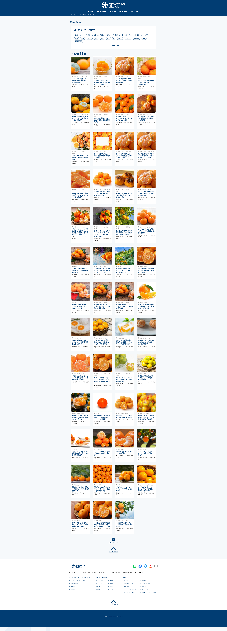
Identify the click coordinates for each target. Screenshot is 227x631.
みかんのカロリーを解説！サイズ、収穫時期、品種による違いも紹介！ (146, 489)
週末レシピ (100, 580)
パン (132, 35)
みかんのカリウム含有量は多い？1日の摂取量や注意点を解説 (146, 231)
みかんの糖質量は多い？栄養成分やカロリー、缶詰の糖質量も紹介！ (102, 306)
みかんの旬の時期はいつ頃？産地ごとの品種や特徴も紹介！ (80, 270)
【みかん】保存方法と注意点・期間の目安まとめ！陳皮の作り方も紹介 (102, 524)
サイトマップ (145, 589)
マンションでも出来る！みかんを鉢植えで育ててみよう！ (146, 453)
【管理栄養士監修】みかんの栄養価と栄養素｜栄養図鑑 (124, 524)
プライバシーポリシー (130, 589)
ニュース (112, 589)
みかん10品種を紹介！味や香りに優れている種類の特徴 (80, 157)
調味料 (109, 35)
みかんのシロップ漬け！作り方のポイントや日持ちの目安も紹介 (102, 82)
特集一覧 (73, 586)
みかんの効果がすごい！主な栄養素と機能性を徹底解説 (102, 120)
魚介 (108, 38)
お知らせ (144, 580)
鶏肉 (96, 38)
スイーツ (127, 38)
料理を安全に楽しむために (149, 592)
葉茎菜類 (136, 38)
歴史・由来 (78, 41)
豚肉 (102, 38)
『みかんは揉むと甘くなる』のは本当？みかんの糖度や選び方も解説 (80, 377)
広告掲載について (129, 583)
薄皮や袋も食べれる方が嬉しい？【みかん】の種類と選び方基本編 (80, 524)
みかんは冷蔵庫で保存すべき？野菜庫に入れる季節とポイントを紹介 (146, 155)
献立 (95, 35)
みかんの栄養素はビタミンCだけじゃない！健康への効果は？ (124, 306)
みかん (86, 76)
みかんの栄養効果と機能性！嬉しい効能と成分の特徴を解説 (124, 80)
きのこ (89, 38)
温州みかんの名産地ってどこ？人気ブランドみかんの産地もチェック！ (124, 270)
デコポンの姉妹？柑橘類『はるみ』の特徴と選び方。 (102, 453)
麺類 (138, 35)
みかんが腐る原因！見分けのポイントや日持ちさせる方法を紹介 (80, 118)
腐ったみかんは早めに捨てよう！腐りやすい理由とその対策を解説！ (102, 489)
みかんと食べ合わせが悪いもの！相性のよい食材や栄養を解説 (146, 193)
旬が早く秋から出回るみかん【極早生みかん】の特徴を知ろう (124, 379)
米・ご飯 (124, 35)
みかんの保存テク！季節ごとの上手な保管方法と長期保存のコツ (102, 193)
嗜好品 (120, 38)
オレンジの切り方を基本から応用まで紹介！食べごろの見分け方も (146, 306)
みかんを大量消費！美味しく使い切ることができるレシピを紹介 (80, 195)
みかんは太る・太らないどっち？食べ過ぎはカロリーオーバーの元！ (102, 270)
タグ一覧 (73, 589)
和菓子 (79, 338)
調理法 (102, 35)
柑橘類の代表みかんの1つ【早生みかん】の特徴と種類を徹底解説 (146, 377)
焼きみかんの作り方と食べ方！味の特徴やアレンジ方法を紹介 (124, 195)
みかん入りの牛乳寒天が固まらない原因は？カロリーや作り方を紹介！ (124, 342)
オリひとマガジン (129, 592)
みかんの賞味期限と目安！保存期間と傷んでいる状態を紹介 (124, 155)
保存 (89, 35)
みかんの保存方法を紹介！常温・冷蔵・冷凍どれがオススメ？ (80, 306)
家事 (98, 586)
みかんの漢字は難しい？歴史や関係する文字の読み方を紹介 (102, 155)
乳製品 (119, 338)
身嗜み (111, 580)
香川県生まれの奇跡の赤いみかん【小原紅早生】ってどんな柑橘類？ (102, 417)
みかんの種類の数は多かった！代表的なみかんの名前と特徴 (146, 270)
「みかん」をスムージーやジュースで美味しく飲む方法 (124, 489)
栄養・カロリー (79, 35)
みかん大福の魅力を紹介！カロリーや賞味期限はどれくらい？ (80, 342)
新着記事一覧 (74, 583)
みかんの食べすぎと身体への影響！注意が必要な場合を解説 (146, 118)
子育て (111, 586)
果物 (82, 38)
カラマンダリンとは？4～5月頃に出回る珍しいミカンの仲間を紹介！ (80, 453)
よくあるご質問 (146, 583)
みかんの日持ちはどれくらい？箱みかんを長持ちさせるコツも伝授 (124, 118)
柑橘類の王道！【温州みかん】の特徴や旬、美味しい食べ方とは (80, 417)
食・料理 (99, 583)
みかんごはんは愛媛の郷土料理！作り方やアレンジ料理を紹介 (146, 82)
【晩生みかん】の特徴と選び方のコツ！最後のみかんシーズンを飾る (102, 342)
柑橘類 (127, 227)
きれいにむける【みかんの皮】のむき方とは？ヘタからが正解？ (146, 342)
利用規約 (126, 586)
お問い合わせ (145, 586)
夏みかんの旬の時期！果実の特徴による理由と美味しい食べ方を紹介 (124, 232)
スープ (144, 35)
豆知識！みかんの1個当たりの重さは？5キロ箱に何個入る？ (80, 489)
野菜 (76, 38)
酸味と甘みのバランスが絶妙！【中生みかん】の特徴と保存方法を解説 (146, 417)
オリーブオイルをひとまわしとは (80, 580)
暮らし (99, 589)
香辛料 (116, 35)
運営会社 (126, 580)
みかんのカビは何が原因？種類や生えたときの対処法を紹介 (80, 80)
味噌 (144, 38)
